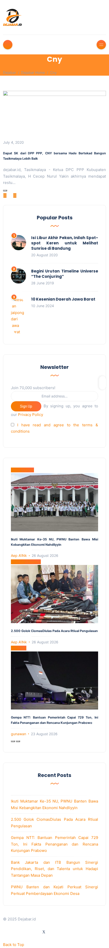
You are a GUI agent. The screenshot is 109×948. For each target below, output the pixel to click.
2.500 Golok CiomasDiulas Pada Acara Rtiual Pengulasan (54, 631)
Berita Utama (22, 470)
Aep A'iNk (19, 555)
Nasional (18, 648)
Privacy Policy (30, 414)
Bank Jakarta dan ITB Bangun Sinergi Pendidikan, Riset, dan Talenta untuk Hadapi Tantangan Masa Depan (54, 869)
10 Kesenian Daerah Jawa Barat (63, 299)
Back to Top (13, 944)
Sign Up (26, 406)
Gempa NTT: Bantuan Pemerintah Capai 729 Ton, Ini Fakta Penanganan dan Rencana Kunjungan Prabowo (54, 844)
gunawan (18, 734)
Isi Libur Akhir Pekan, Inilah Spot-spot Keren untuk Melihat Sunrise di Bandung (64, 243)
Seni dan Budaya (26, 561)
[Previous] (13, 741)
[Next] (18, 741)
